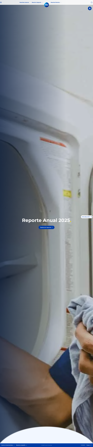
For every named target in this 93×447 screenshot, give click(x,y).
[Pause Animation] (90, 8)
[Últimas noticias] (90, 220)
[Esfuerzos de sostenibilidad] (90, 226)
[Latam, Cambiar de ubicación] (1, 2)
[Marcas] (90, 223)
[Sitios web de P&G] (90, 230)
